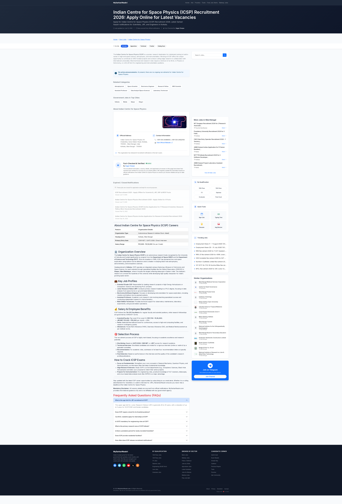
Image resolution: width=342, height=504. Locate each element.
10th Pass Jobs (156, 455)
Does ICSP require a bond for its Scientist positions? (132, 412)
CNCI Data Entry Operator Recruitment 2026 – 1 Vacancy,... (210, 140)
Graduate (202, 197)
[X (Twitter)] (133, 465)
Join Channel (210, 376)
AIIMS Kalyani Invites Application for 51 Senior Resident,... (209, 148)
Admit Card (214, 455)
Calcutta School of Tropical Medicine (210, 307)
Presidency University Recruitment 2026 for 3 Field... (209, 132)
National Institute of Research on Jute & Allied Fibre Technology (211, 353)
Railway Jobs (223, 3)
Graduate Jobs (156, 472)
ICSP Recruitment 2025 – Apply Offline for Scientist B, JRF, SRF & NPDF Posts (143, 192)
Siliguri (141, 102)
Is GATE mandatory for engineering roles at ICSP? (132, 421)
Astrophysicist (119, 86)
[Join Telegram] (119, 465)
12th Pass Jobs (156, 458)
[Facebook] (114, 465)
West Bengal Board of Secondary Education (212, 332)
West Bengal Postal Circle (207, 292)
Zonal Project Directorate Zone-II (209, 311)
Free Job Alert (186, 478)
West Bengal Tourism (205, 321)
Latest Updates (186, 469)
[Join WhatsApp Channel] (124, 465)
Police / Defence (186, 460)
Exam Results (215, 458)
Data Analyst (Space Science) (140, 90)
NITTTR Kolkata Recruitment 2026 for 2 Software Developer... (207, 156)
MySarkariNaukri (120, 3)
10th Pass (202, 188)
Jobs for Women (186, 472)
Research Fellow (163, 86)
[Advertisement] (210, 87)
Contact (226, 489)
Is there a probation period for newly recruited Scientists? (134, 431)
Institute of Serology (205, 297)
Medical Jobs (186, 475)
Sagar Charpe (130, 166)
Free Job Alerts (212, 3)
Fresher (152, 46)
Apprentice (133, 46)
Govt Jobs (122, 39)
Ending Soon (161, 46)
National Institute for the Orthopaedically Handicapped (212, 327)
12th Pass (219, 188)
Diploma (218, 192)
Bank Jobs (185, 455)
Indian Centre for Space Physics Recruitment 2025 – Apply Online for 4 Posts (143, 199)
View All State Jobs (210, 172)
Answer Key (214, 460)
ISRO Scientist (176, 86)
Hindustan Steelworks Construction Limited (212, 337)
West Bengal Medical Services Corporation (212, 282)
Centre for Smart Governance (208, 287)
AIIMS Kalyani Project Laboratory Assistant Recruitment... (208, 164)
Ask (192, 3)
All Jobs (124, 46)
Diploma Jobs (156, 463)
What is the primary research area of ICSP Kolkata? (132, 426)
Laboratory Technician (160, 90)
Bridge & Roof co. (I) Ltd (206, 347)
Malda (125, 102)
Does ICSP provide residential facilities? (128, 435)
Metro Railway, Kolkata (206, 316)
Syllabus (213, 463)
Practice (197, 3)
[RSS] (137, 465)
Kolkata (117, 102)
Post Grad (218, 197)
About (208, 489)
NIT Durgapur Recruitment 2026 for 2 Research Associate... (210, 124)
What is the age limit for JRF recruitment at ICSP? (131, 400)
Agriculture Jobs (186, 466)
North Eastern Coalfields (206, 342)
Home (187, 3)
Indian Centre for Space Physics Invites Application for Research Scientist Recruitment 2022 (148, 216)
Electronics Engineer (147, 86)
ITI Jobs (154, 460)
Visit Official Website (164, 142)
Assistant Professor (121, 90)
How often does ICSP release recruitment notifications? (133, 440)
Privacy (213, 489)
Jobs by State (186, 463)
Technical (143, 46)
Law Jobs (155, 469)
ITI (202, 192)
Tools (203, 3)
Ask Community (215, 475)
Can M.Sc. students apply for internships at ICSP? (131, 417)
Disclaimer (220, 489)
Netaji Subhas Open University (208, 302)
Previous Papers (216, 466)
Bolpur (133, 102)
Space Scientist (132, 86)
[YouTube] (128, 465)
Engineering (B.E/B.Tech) (159, 466)
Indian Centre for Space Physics (139, 39)
